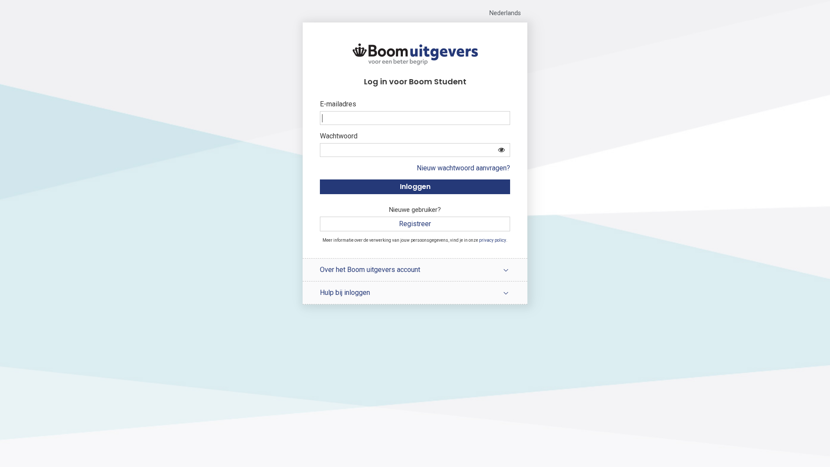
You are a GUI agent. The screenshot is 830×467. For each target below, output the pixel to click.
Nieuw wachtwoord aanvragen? (463, 168)
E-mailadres (338, 104)
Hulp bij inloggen (345, 292)
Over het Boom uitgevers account (370, 269)
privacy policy (492, 240)
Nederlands (505, 13)
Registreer (415, 224)
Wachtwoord (339, 136)
